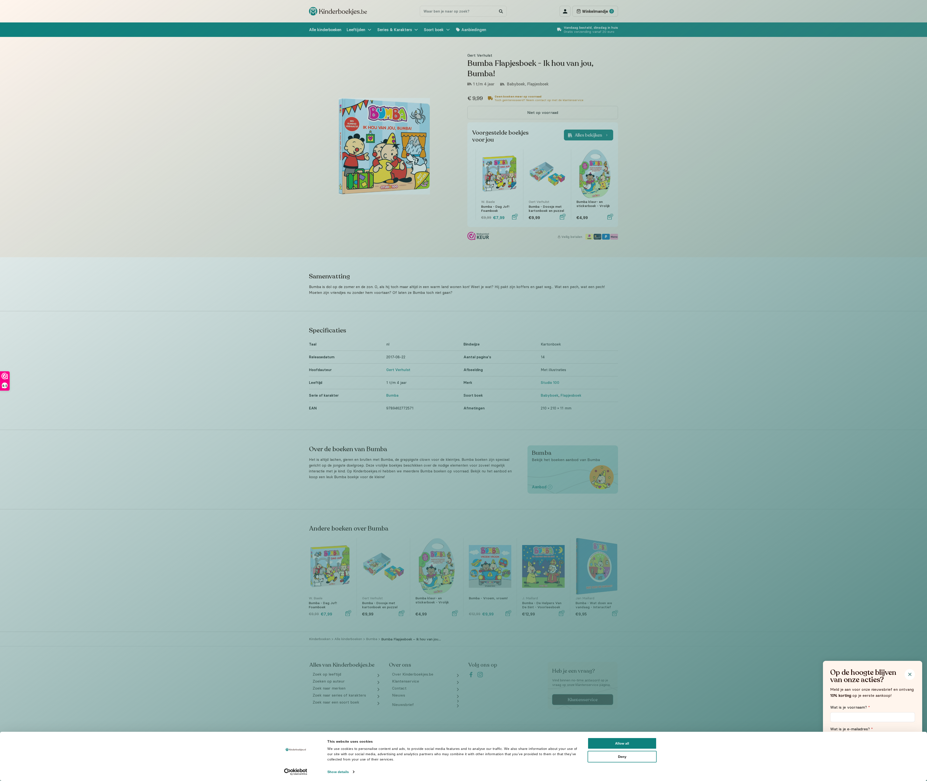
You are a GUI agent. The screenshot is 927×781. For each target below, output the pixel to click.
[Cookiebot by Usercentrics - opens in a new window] (296, 771)
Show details (338, 772)
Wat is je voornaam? (850, 707)
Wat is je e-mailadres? (851, 728)
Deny (622, 757)
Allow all (622, 743)
